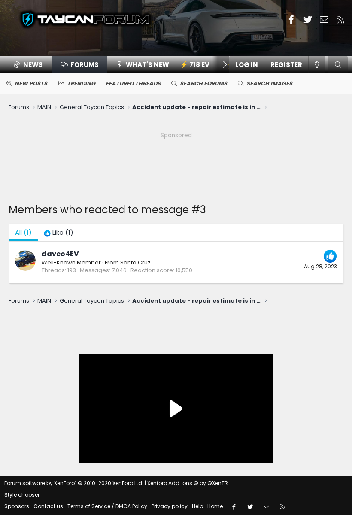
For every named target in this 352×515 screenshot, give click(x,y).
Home (215, 506)
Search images (269, 83)
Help (197, 506)
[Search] (338, 64)
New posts (31, 83)
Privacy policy (170, 506)
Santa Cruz (135, 262)
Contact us (48, 506)
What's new (147, 64)
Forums (84, 64)
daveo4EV (60, 254)
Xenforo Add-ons (187, 483)
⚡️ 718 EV (194, 64)
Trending (81, 83)
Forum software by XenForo (73, 483)
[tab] (58, 232)
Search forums (203, 83)
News (33, 64)
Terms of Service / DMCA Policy (107, 506)
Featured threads (133, 83)
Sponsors (16, 506)
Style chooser (21, 494)
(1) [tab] (23, 232)
